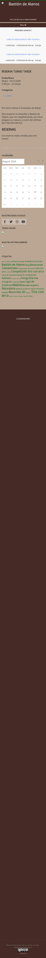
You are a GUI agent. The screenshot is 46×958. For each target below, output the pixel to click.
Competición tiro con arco (27, 271)
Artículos (38, 261)
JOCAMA (14, 282)
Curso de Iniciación (9, 275)
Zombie (30, 296)
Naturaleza (8, 288)
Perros (33, 289)
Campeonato (10, 268)
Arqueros (30, 261)
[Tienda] (3, 233)
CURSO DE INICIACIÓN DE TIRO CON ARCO (23, 39)
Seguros (28, 292)
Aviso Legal (23, 953)
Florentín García (15, 278)
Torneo (11, 296)
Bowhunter (36, 264)
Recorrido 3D (17, 292)
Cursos (19, 275)
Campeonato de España (26, 268)
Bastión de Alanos (13, 264)
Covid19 (9, 96)
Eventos (6, 278)
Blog (27, 265)
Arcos (14, 261)
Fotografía (27, 278)
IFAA (36, 278)
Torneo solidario (18, 296)
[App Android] (3, 247)
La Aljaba (21, 282)
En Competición (29, 275)
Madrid (17, 285)
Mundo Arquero (30, 285)
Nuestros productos (23, 289)
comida (8, 272)
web (25, 296)
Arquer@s (21, 261)
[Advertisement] (23, 910)
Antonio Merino (6, 261)
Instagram (6, 282)
